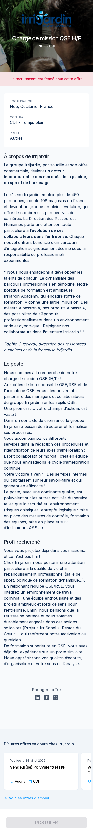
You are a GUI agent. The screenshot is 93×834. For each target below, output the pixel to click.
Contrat (17, 117)
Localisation (21, 101)
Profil (15, 133)
